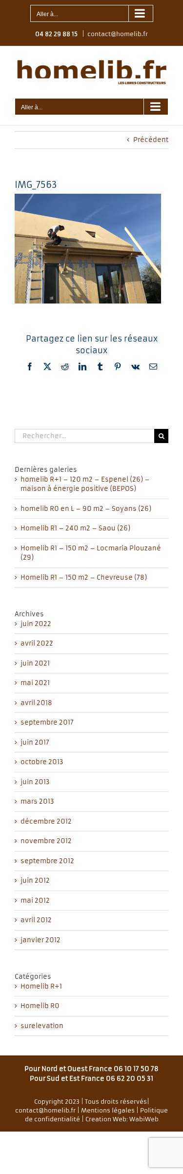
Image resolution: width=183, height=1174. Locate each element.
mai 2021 (35, 683)
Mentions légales (108, 1110)
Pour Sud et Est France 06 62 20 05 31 (91, 1078)
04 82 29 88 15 (56, 34)
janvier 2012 (40, 940)
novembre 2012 (46, 841)
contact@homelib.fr (117, 34)
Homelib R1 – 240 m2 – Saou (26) (75, 528)
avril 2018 (36, 703)
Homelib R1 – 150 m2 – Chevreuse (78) (83, 577)
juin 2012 (35, 880)
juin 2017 (34, 742)
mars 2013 (37, 801)
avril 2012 (36, 920)
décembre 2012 (46, 821)
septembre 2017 (47, 722)
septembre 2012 (47, 861)
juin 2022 (35, 624)
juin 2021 (35, 663)
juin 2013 (35, 782)
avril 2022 (36, 643)
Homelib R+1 (41, 986)
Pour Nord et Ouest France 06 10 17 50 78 (91, 1069)
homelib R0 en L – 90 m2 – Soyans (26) (85, 509)
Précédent (150, 140)
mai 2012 (35, 900)
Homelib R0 (40, 1006)
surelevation (41, 1026)
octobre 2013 (41, 762)
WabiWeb (144, 1119)
